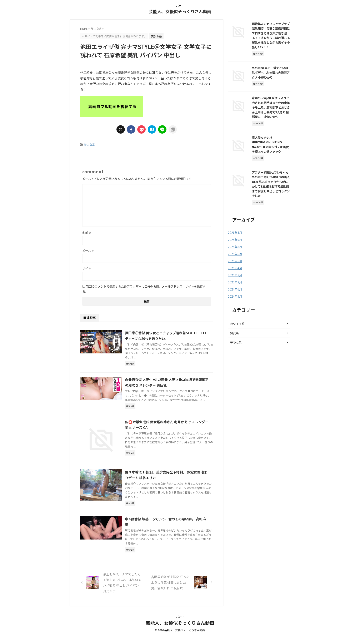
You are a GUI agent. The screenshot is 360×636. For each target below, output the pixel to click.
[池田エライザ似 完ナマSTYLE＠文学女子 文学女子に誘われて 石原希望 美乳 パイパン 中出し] (152, 129)
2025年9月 (235, 240)
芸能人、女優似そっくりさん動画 (180, 11)
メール (88, 250)
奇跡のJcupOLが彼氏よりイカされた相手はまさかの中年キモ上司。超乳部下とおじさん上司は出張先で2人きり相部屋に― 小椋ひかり (271, 107)
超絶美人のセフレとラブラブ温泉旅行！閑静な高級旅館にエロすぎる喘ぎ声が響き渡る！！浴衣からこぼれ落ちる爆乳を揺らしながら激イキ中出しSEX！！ (271, 35)
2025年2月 (235, 282)
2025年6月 (235, 254)
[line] (162, 129)
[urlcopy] (173, 129)
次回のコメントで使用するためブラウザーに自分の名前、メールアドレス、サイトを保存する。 (144, 288)
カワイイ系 (237, 324)
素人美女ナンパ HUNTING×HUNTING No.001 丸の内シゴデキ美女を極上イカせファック (270, 144)
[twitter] (120, 129)
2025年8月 (235, 247)
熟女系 (234, 333)
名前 (87, 232)
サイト (86, 268)
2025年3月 (235, 275)
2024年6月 (235, 289)
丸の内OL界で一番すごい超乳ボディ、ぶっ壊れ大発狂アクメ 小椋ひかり (271, 72)
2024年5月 (235, 296)
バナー (180, 616)
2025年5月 (235, 261)
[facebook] (131, 129)
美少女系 (89, 144)
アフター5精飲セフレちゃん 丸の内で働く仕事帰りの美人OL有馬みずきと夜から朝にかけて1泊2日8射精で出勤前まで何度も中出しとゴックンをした (271, 184)
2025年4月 (235, 268)
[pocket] (141, 129)
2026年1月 (235, 232)
